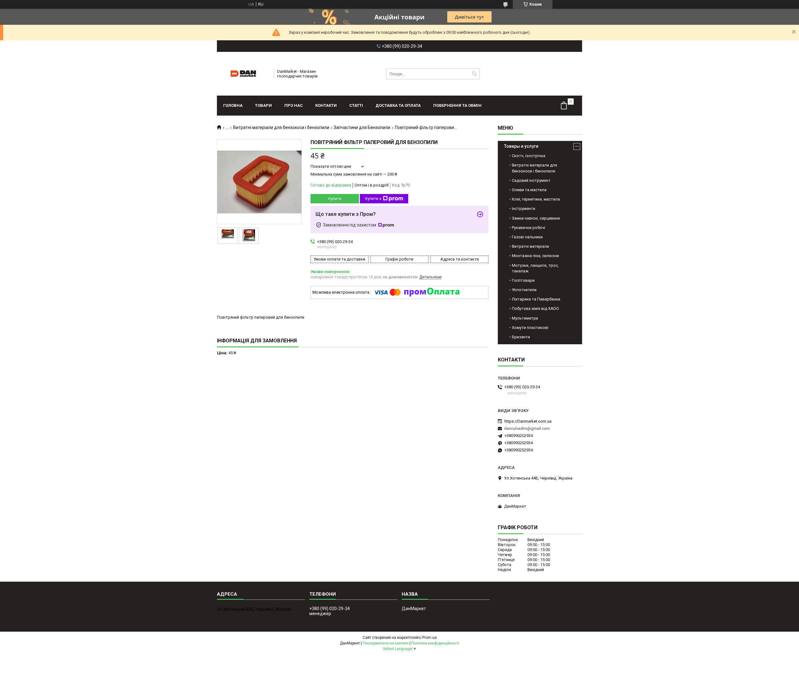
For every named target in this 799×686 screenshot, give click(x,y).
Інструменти (523, 208)
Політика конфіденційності (435, 643)
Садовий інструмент (531, 180)
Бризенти (521, 337)
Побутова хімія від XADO (535, 308)
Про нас (293, 105)
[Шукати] (474, 73)
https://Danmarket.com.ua (527, 421)
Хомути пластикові (530, 327)
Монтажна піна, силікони (535, 255)
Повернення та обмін (457, 105)
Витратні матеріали (530, 246)
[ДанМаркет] (243, 73)
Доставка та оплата (398, 105)
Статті (356, 105)
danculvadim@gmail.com (527, 428)
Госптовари (523, 280)
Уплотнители (524, 289)
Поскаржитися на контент (386, 643)
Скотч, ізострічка (528, 155)
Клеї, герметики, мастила (536, 199)
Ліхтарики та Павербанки (536, 299)
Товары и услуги (521, 146)
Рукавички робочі (528, 227)
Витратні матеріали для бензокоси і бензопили (281, 127)
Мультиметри (525, 318)
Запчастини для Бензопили (362, 127)
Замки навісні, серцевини (536, 218)
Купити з (373, 198)
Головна (233, 105)
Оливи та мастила (529, 189)
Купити (334, 198)
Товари (263, 105)
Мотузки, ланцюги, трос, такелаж (535, 268)
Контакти (326, 105)
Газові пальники (527, 237)
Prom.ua (429, 637)
